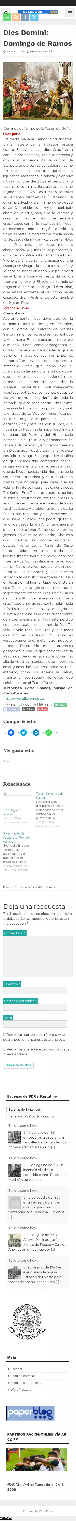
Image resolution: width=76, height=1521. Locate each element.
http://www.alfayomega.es (24, 699)
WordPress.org (21, 1389)
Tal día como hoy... (23, 1126)
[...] (53, 1147)
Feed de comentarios (26, 1383)
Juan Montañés (42, 51)
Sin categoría (22, 886)
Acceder (16, 1369)
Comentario (15, 933)
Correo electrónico (20, 1001)
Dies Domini (47, 886)
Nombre (12, 984)
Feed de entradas (23, 1376)
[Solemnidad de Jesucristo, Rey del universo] (19, 851)
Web (8, 1018)
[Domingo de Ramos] (17, 800)
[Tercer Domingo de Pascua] (52, 810)
